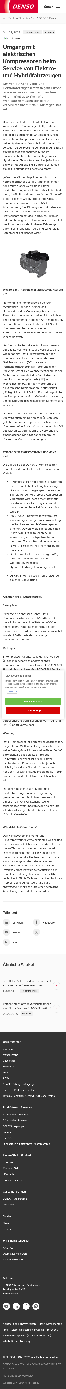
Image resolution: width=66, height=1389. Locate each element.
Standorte (8, 1066)
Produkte (49, 32)
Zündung (25, 1341)
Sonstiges (52, 1329)
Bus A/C (7, 1138)
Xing (15, 942)
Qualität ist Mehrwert (15, 1253)
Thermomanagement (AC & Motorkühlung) (27, 1335)
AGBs (6, 1078)
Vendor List (12, 691)
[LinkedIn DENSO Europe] (16, 1306)
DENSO (19, 6)
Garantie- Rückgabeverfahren (19, 1090)
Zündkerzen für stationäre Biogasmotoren (26, 1143)
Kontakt (7, 1072)
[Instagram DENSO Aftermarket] (35, 1306)
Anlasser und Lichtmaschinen (19, 1323)
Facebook (49, 922)
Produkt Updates (12, 1180)
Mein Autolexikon (13, 1259)
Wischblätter (10, 1341)
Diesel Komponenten (50, 1323)
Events (7, 1229)
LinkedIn (18, 922)
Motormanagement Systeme (27, 1329)
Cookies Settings (33, 710)
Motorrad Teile (11, 1168)
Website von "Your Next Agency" (21, 1382)
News (6, 1223)
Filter (6, 1329)
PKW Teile (8, 1162)
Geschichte (9, 1060)
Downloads (9, 1204)
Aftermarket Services (15, 1120)
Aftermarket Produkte (15, 1114)
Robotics (8, 1132)
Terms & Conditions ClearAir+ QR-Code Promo (29, 1095)
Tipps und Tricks (32, 32)
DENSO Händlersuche (15, 1198)
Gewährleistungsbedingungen (19, 1084)
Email (16, 932)
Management (10, 1054)
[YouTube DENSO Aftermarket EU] (6, 1306)
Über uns (8, 1049)
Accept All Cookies (33, 701)
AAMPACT (9, 1247)
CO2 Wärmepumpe (13, 1126)
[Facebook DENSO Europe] (26, 1306)
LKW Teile (8, 1174)
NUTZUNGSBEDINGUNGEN (18, 1375)
